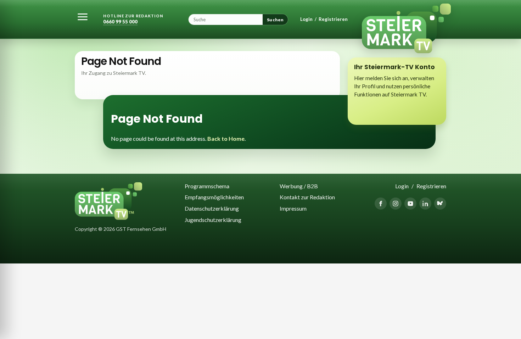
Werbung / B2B (299, 186)
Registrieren (333, 19)
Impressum (293, 208)
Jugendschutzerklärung (213, 219)
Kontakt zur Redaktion (307, 197)
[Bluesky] (440, 204)
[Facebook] (381, 204)
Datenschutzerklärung (212, 208)
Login (306, 19)
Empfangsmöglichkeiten (214, 197)
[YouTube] (410, 204)
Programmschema (207, 186)
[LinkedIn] (425, 204)
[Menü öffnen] (82, 16)
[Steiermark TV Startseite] (401, 19)
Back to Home (226, 138)
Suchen (275, 19)
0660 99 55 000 (120, 21)
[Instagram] (396, 204)
